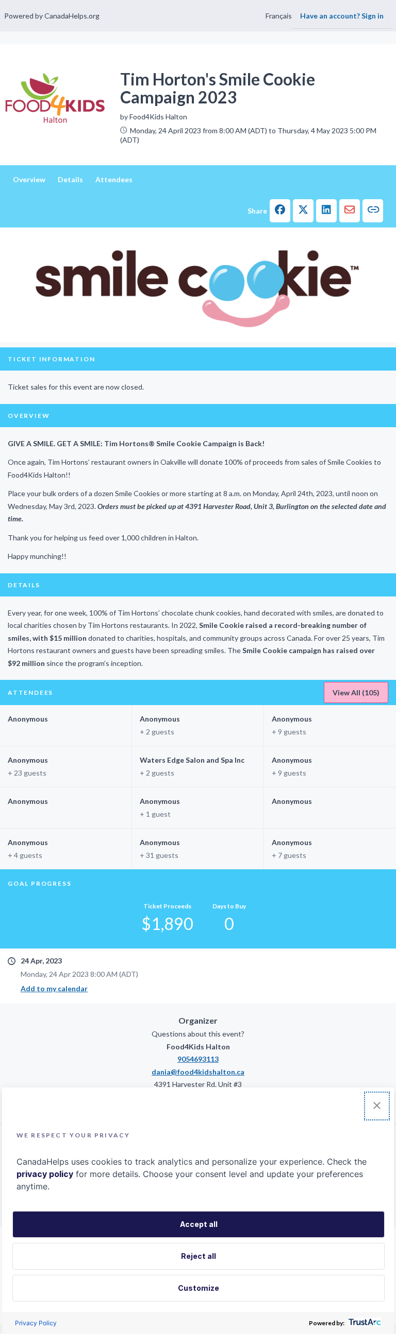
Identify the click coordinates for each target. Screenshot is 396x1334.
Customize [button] (198, 1288)
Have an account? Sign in (342, 15)
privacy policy (44, 1174)
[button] (280, 210)
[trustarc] (363, 1322)
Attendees (114, 179)
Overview (29, 179)
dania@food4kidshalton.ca (198, 1071)
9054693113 (198, 1059)
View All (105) (356, 692)
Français (279, 15)
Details (70, 179)
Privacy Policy (36, 1323)
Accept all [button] (199, 1224)
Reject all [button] (198, 1256)
